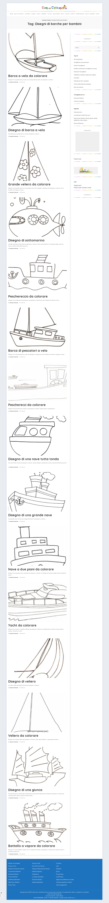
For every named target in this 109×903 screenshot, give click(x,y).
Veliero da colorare (23, 736)
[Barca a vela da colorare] (37, 52)
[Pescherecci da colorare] (37, 381)
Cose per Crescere (13, 82)
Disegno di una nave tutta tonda (33, 459)
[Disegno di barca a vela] (37, 107)
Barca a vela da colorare (27, 76)
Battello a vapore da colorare (31, 846)
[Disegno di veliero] (37, 658)
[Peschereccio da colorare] (37, 273)
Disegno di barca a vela (26, 130)
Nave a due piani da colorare (31, 569)
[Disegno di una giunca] (37, 766)
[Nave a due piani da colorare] (37, 546)
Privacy (1, 895)
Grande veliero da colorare (29, 184)
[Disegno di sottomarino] (37, 217)
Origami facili (77, 185)
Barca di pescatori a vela (27, 350)
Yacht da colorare (22, 625)
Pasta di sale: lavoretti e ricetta (82, 187)
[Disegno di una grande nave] (37, 492)
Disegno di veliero (22, 681)
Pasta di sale (77, 159)
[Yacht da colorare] (37, 602)
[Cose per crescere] (54, 7)
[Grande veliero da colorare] (37, 161)
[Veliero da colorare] (37, 712)
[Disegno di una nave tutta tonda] (37, 435)
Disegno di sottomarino (26, 240)
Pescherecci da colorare (27, 405)
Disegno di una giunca (25, 790)
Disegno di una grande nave (30, 515)
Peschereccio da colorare (28, 296)
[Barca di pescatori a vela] (37, 327)
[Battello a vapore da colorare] (37, 822)
